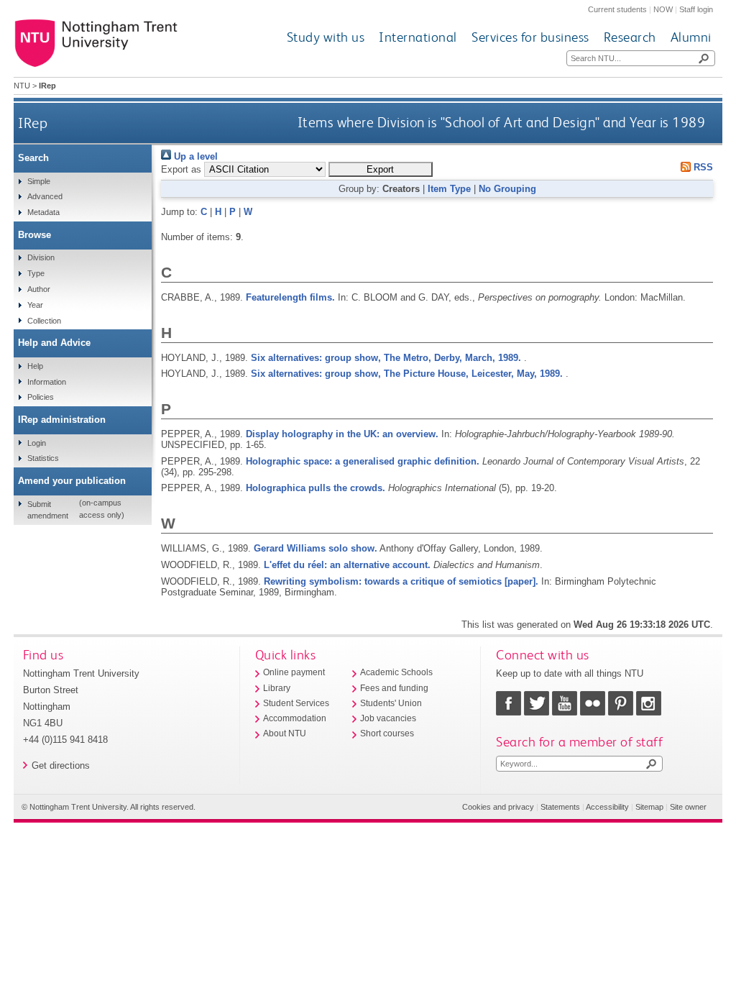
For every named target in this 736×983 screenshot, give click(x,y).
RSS (702, 167)
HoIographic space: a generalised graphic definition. (362, 461)
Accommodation (294, 718)
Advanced (45, 196)
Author (38, 289)
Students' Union (391, 703)
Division (41, 257)
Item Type (449, 188)
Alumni (691, 37)
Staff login (696, 9)
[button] (380, 169)
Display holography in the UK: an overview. (342, 434)
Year (35, 305)
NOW (663, 9)
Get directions (61, 765)
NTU (22, 85)
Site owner (688, 807)
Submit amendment (47, 510)
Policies (40, 397)
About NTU (284, 733)
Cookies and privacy (498, 807)
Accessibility (607, 807)
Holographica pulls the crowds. (315, 488)
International (418, 37)
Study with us (326, 37)
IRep (32, 123)
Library (276, 688)
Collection (44, 320)
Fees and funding (394, 688)
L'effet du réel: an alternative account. (347, 564)
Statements (560, 807)
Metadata (43, 212)
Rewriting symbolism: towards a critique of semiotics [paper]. (401, 581)
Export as (181, 169)
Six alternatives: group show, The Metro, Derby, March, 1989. (386, 357)
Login (36, 443)
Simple (38, 181)
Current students (617, 9)
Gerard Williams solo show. (315, 548)
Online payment (294, 672)
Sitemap (649, 807)
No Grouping (507, 188)
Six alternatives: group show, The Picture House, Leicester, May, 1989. (407, 373)
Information (46, 382)
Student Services (296, 703)
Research (630, 37)
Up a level (194, 156)
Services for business (530, 37)
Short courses (387, 733)
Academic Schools (396, 672)
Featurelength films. (290, 297)
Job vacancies (388, 718)
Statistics (43, 458)
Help (35, 366)
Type (36, 273)
